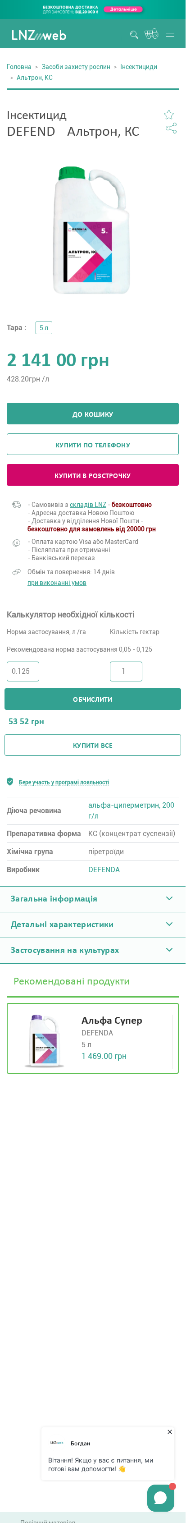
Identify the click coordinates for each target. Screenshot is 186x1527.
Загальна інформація (54, 899)
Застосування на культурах (65, 950)
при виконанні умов (56, 582)
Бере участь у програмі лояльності (64, 782)
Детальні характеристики (62, 924)
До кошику (93, 415)
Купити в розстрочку (92, 476)
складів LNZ (88, 504)
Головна (19, 66)
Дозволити (124, 367)
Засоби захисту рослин (75, 66)
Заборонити (63, 367)
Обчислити (92, 700)
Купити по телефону (92, 445)
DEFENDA (104, 869)
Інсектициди (138, 66)
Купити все (93, 746)
